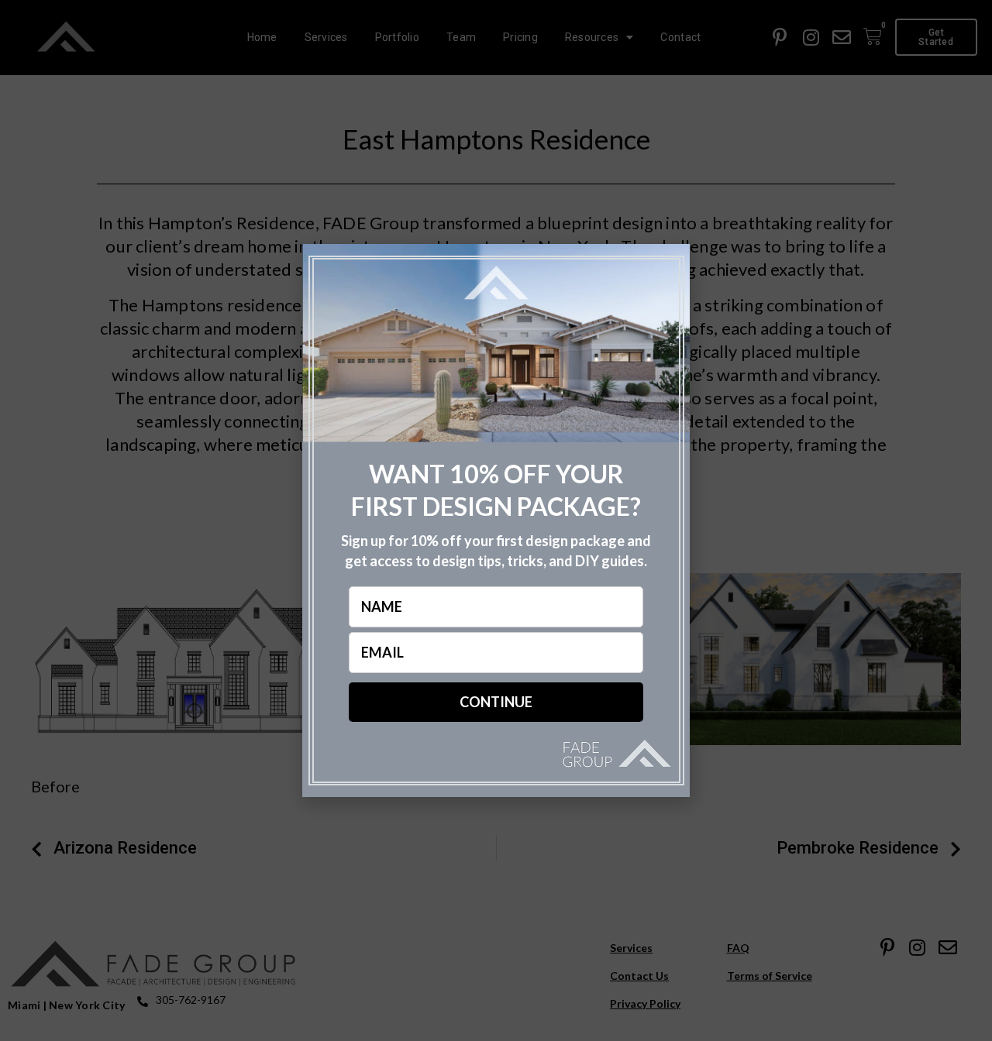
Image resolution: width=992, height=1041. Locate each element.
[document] (496, 520)
